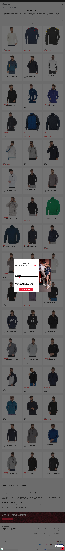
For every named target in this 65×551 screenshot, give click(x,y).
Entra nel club (26, 289)
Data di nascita (18, 275)
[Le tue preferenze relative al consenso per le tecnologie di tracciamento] (2, 549)
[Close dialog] (50, 260)
